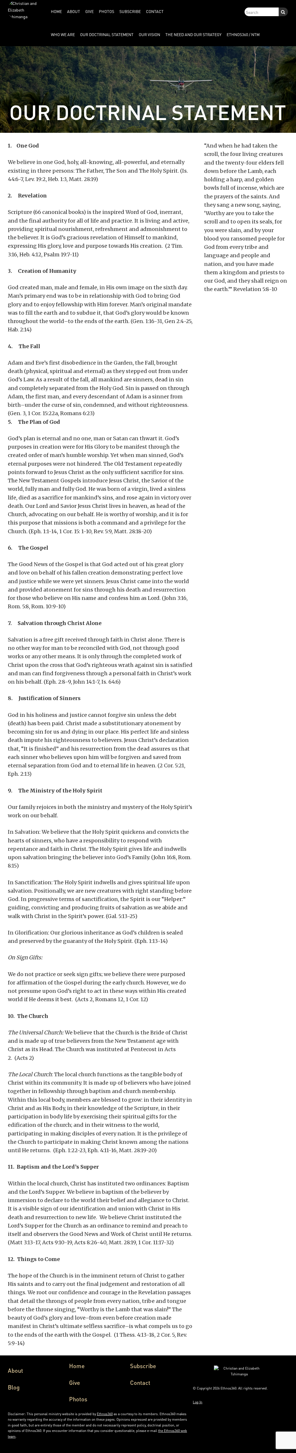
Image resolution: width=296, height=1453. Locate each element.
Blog (14, 1387)
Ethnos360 (105, 1414)
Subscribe (143, 1366)
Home (77, 1366)
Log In (197, 1402)
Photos (78, 1399)
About (15, 1370)
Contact (140, 1382)
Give (74, 1382)
